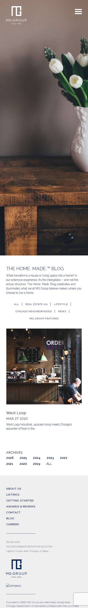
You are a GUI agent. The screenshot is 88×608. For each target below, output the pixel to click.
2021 (9, 464)
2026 (10, 458)
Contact (13, 512)
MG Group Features (44, 318)
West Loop (16, 413)
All (16, 304)
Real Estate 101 (36, 304)
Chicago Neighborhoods (34, 311)
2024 (37, 458)
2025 (23, 458)
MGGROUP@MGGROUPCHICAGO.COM (29, 546)
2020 (23, 464)
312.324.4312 (13, 541)
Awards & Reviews (20, 506)
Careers (12, 524)
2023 (50, 458)
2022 (63, 458)
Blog (10, 518)
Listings (12, 494)
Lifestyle (61, 304)
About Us (13, 488)
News (62, 311)
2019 (36, 464)
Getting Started (20, 500)
